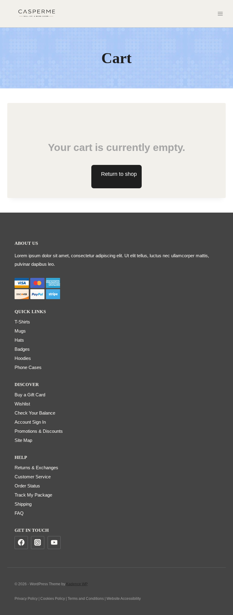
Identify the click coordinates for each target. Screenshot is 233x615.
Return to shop (119, 174)
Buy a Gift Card (30, 394)
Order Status (27, 485)
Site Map (23, 440)
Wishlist (22, 403)
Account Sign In (30, 422)
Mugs (20, 330)
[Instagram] (37, 542)
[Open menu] (220, 13)
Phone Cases (28, 367)
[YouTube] (54, 542)
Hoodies (23, 358)
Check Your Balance (35, 412)
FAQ (19, 513)
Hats (19, 340)
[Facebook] (21, 542)
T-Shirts (22, 321)
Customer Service (33, 476)
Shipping (23, 504)
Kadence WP (77, 584)
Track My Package (33, 494)
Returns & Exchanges (36, 467)
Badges (22, 349)
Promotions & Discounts (39, 431)
